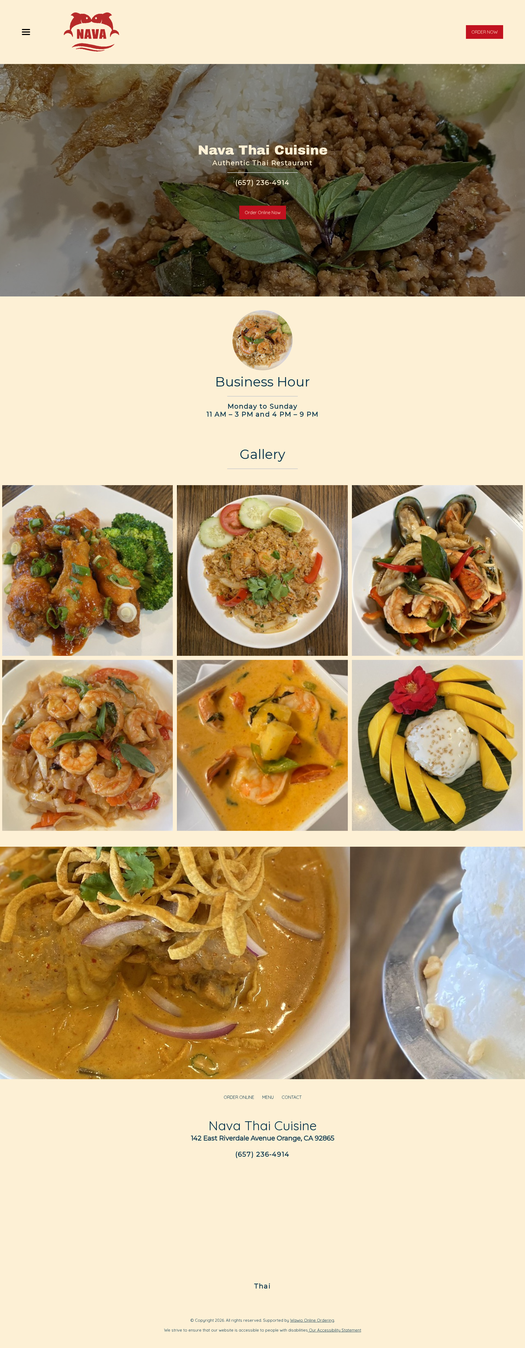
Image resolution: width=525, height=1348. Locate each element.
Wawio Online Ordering (312, 1320)
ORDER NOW (484, 32)
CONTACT (292, 1097)
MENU (268, 1097)
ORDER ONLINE (239, 1097)
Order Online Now (263, 212)
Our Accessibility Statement (334, 1330)
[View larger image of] (87, 570)
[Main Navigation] (26, 32)
